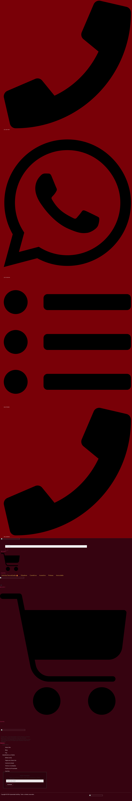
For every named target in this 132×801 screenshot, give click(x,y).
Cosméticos (33, 575)
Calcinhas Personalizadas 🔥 (9, 575)
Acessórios (42, 575)
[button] (1, 585)
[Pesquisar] (6, 549)
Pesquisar (7, 544)
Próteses (50, 575)
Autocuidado (59, 575)
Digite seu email (10, 778)
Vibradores (24, 575)
